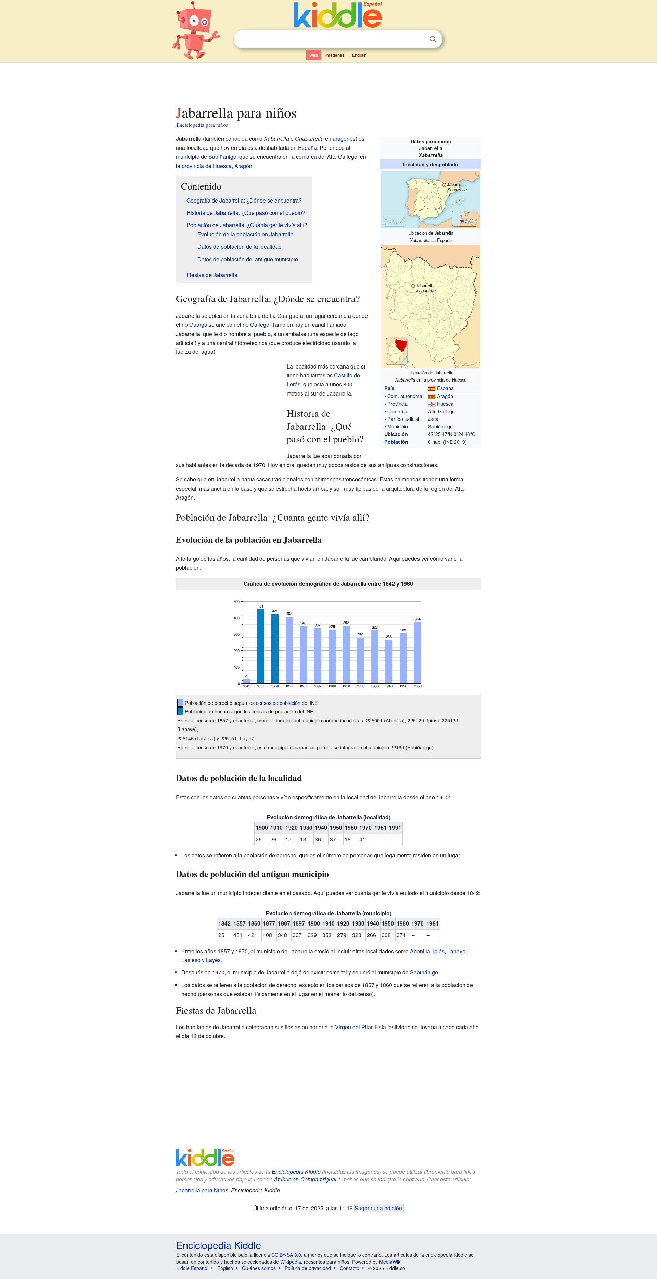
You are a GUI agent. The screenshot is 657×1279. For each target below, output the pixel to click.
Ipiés (439, 951)
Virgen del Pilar (353, 1027)
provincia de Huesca (207, 166)
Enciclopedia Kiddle (296, 1171)
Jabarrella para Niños (202, 1190)
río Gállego (256, 324)
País (389, 388)
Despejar (419, 39)
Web (313, 55)
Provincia (397, 403)
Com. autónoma (404, 395)
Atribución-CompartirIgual (305, 1179)
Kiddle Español (192, 1268)
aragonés (344, 138)
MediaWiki (390, 1261)
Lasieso (191, 960)
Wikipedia (290, 1261)
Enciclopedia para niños (202, 124)
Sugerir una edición (378, 1208)
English (359, 55)
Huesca (445, 403)
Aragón (445, 395)
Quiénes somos (259, 1268)
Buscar (433, 39)
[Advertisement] (328, 82)
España (445, 387)
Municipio (397, 426)
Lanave (456, 951)
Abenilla (420, 951)
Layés (213, 960)
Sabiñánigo (440, 426)
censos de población (278, 702)
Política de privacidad (308, 1268)
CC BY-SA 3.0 (286, 1254)
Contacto (349, 1268)
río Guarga (194, 324)
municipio (187, 156)
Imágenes (335, 55)
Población (396, 441)
